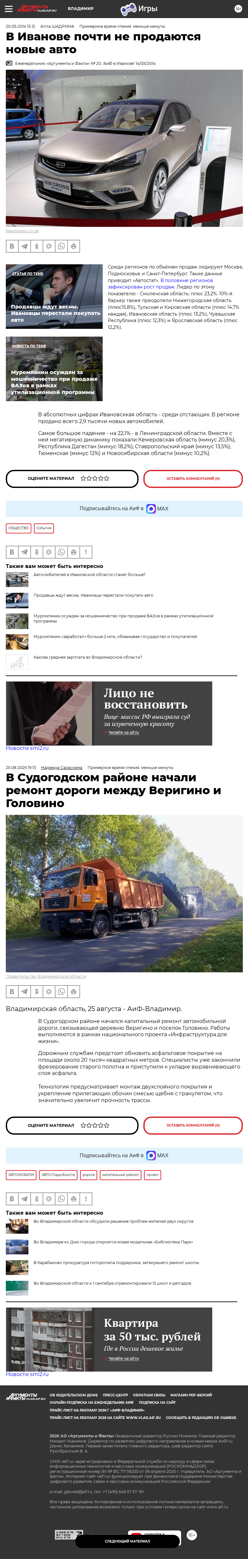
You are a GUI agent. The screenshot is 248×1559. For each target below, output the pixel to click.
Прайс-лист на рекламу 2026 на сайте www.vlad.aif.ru (105, 1418)
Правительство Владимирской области (46, 976)
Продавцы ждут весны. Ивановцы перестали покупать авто (93, 595)
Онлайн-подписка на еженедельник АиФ (92, 1403)
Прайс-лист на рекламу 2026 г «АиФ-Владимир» (97, 1410)
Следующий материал (127, 1541)
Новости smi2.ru (27, 748)
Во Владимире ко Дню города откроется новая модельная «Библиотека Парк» (113, 1242)
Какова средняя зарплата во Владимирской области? (88, 657)
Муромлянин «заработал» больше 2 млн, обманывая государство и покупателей (115, 636)
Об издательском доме (74, 1395)
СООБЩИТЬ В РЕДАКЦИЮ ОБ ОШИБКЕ (201, 1418)
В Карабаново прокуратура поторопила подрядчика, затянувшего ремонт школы (116, 1262)
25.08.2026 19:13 (21, 767)
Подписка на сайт (157, 1403)
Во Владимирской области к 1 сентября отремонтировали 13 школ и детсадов (112, 1283)
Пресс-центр (115, 1395)
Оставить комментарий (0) (193, 479)
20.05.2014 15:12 (20, 26)
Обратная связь (149, 1395)
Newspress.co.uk (22, 230)
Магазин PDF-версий (191, 1395)
